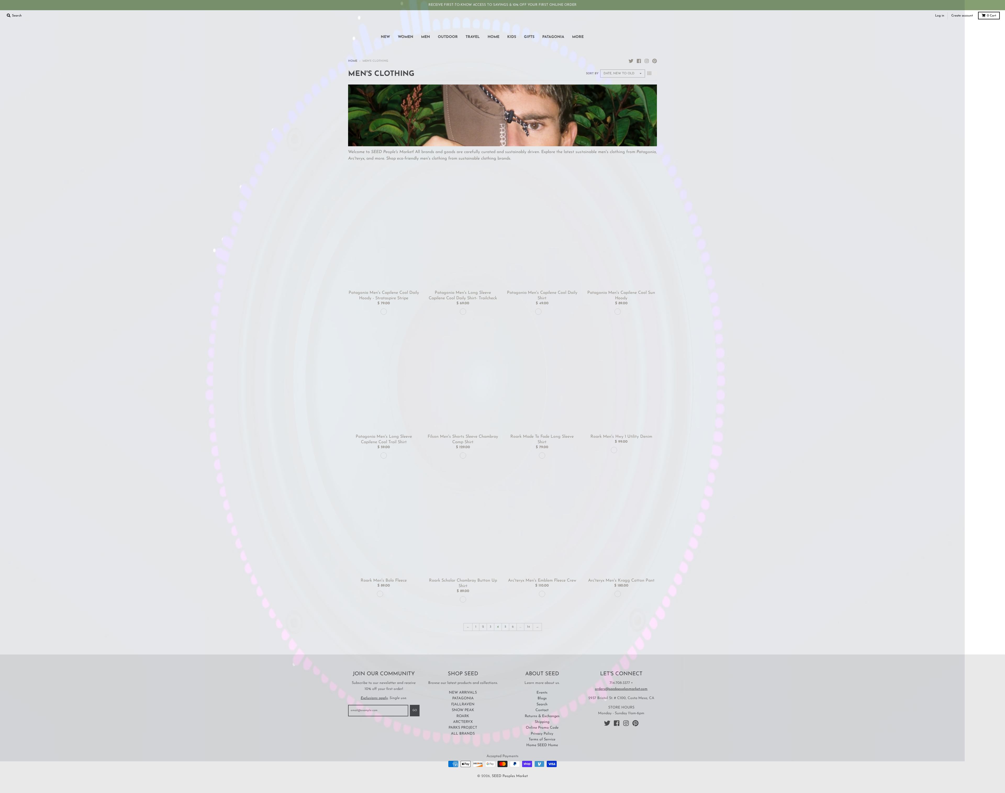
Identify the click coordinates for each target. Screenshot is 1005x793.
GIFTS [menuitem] (529, 37)
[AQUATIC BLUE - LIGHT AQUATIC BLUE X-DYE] (618, 311)
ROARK (462, 716)
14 (528, 626)
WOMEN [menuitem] (405, 37)
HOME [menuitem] (493, 37)
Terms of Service (542, 739)
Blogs (542, 698)
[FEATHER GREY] (384, 311)
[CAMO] (621, 450)
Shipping (542, 722)
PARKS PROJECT (463, 728)
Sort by (592, 73)
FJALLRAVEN (462, 704)
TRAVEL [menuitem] (473, 37)
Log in (939, 15)
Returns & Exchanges (542, 716)
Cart (991, 15)
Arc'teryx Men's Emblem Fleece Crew (542, 580)
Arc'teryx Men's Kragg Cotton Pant (621, 580)
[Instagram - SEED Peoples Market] (646, 61)
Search (542, 704)
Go (414, 710)
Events (542, 693)
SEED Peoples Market (510, 776)
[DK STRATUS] (542, 594)
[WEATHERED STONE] (384, 455)
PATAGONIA (463, 698)
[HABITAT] (618, 594)
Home (352, 61)
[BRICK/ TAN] (463, 455)
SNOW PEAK (463, 710)
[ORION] (380, 594)
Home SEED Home (542, 745)
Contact (542, 710)
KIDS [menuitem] (511, 37)
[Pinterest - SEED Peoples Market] (654, 61)
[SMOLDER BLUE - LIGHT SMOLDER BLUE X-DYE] (546, 311)
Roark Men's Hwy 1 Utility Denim (621, 437)
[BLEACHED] (463, 599)
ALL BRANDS (463, 734)
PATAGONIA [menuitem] (553, 37)
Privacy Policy (542, 734)
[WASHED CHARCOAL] (542, 455)
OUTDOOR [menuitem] (448, 37)
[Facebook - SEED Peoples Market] (638, 61)
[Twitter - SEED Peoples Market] (631, 61)
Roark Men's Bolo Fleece (384, 580)
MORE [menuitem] (578, 37)
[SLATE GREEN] (387, 594)
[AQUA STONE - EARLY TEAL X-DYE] (625, 311)
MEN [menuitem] (425, 37)
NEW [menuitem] (385, 37)
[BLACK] (538, 311)
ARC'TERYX (463, 722)
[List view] (655, 73)
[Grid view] (649, 73)
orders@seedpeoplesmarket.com (621, 689)
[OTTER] (614, 450)
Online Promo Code (542, 728)
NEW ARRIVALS (463, 693)
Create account (962, 15)
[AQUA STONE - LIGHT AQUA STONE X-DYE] (463, 311)
